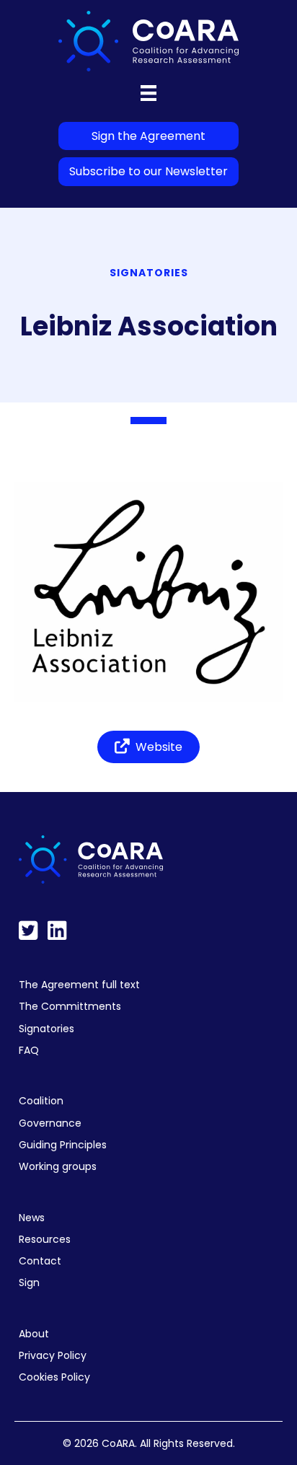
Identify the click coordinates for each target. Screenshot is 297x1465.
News (32, 1217)
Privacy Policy (53, 1355)
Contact (40, 1261)
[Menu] (148, 93)
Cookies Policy (54, 1377)
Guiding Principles (63, 1145)
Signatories (46, 1028)
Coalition (41, 1101)
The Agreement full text (79, 984)
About (34, 1334)
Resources (45, 1239)
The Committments (70, 1006)
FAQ (29, 1050)
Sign (29, 1282)
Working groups (58, 1166)
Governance (50, 1123)
